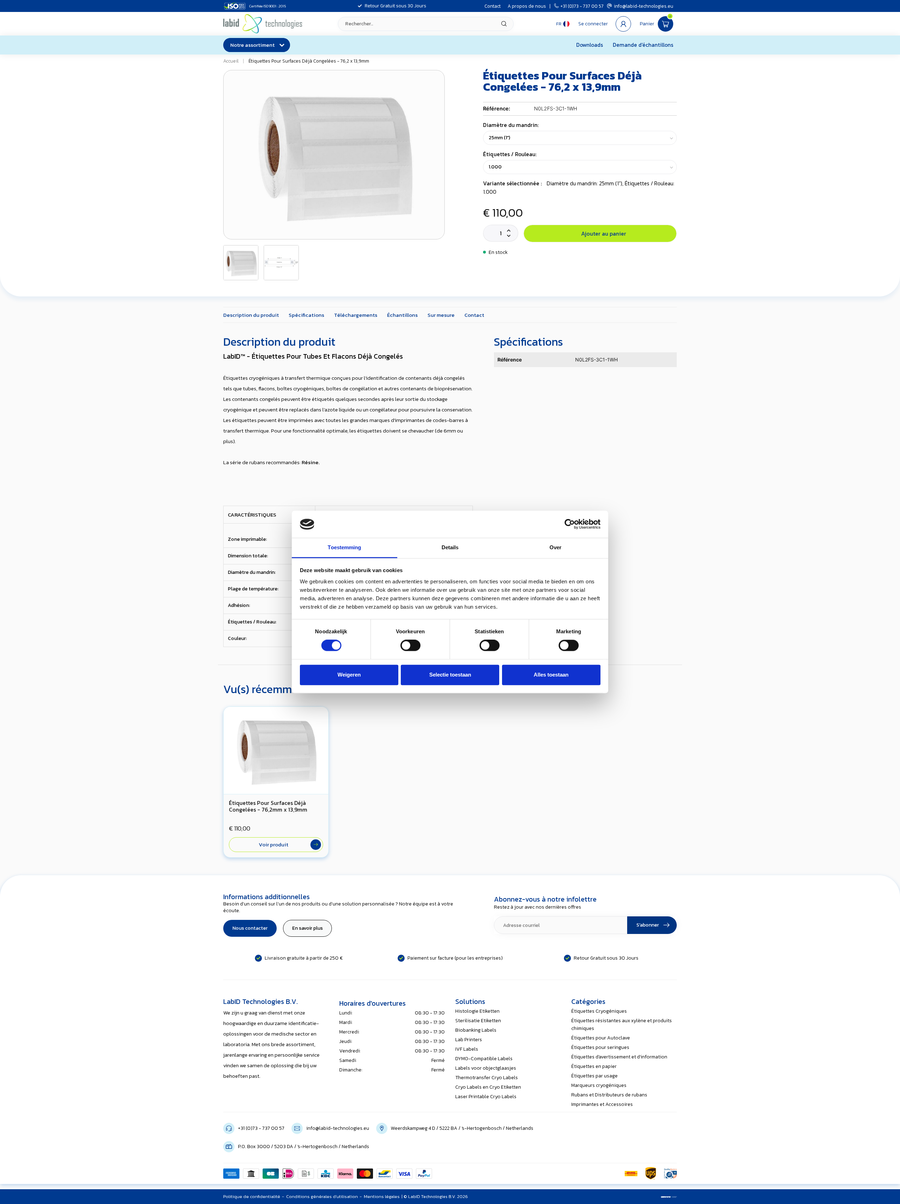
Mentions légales (382, 1196)
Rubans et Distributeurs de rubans (609, 1095)
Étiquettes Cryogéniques (599, 1011)
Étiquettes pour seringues (600, 1047)
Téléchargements (355, 315)
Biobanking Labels (475, 1030)
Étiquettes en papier (594, 1066)
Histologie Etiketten (477, 1011)
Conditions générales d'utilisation (322, 1196)
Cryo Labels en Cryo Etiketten (488, 1087)
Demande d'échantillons (643, 45)
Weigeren (349, 675)
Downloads (589, 45)
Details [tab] (450, 547)
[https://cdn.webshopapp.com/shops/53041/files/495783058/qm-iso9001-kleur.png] (670, 1173)
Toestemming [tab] (344, 547)
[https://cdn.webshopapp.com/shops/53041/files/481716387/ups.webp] (650, 1173)
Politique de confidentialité (251, 1196)
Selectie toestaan (450, 675)
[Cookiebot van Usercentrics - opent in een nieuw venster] (569, 524)
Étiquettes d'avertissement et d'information (619, 1057)
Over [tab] (555, 547)
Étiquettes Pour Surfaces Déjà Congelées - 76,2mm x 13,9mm (268, 806)
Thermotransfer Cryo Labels (486, 1077)
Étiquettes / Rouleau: (509, 154)
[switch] (410, 645)
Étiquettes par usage (594, 1076)
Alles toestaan (551, 675)
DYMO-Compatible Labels (484, 1058)
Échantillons (402, 315)
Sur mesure (441, 315)
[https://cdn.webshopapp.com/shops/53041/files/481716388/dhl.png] (631, 1173)
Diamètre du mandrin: (511, 125)
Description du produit (251, 315)
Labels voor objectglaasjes (485, 1068)
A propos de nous (527, 5)
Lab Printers (468, 1039)
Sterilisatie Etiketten (478, 1020)
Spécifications (306, 315)
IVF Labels (466, 1049)
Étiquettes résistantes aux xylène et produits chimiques (621, 1024)
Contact (492, 5)
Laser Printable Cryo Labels (485, 1096)
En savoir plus (307, 928)
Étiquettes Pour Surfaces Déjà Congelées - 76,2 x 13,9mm (309, 60)
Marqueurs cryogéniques (598, 1085)
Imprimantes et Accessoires (602, 1104)
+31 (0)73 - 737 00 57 (582, 5)
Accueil (230, 60)
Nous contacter (250, 928)
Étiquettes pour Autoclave (600, 1038)
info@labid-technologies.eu (643, 5)
